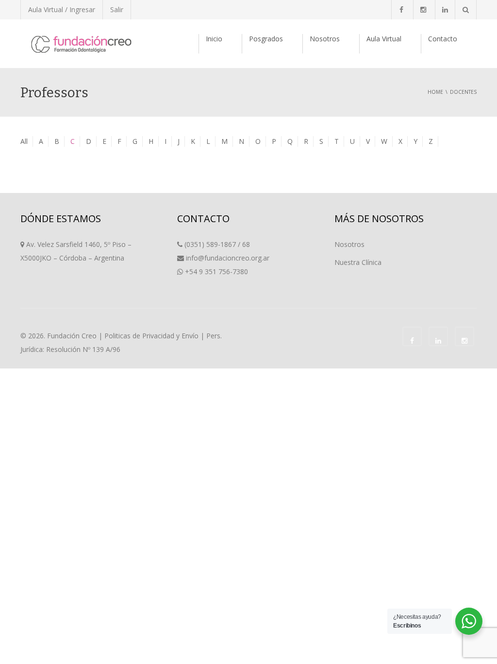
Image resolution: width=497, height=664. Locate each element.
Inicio (214, 38)
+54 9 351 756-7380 (216, 271)
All (24, 141)
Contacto (442, 38)
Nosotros (325, 38)
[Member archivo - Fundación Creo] (81, 43)
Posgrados (266, 38)
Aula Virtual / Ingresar (61, 9)
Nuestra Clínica (357, 262)
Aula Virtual (383, 38)
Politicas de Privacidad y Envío (151, 335)
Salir (116, 9)
